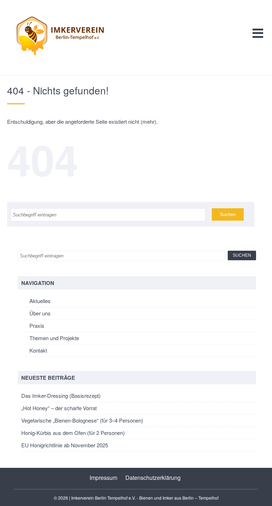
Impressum (103, 477)
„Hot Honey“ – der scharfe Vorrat (59, 408)
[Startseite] (60, 36)
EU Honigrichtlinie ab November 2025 (64, 445)
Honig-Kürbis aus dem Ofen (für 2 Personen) (73, 432)
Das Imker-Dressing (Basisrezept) (61, 395)
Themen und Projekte (54, 338)
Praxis (36, 325)
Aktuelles (40, 300)
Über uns (40, 313)
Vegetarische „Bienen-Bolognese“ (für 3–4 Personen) (82, 420)
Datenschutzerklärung (153, 477)
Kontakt (38, 350)
